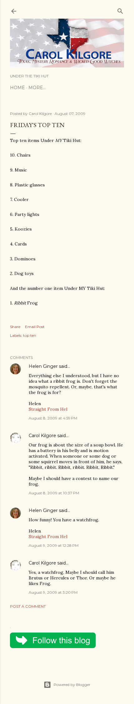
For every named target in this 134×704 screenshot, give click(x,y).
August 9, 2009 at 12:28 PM (54, 545)
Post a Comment (28, 606)
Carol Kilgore (42, 435)
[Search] (120, 10)
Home (17, 87)
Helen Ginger (43, 366)
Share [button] (15, 326)
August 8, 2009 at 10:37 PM (54, 493)
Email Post (35, 326)
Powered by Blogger (72, 684)
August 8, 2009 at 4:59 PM (53, 418)
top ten (29, 335)
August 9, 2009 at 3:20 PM (53, 592)
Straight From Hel (48, 409)
